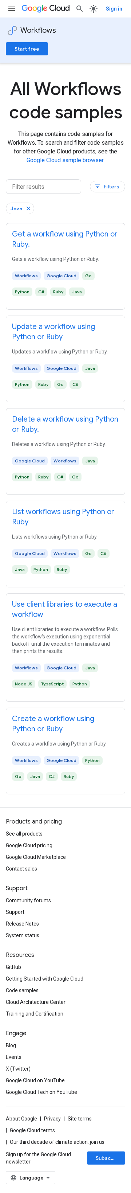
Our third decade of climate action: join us (57, 1142)
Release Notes (22, 924)
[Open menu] (11, 8)
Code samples (22, 990)
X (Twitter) (18, 1069)
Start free (27, 49)
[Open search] (79, 8)
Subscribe (108, 1158)
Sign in (114, 9)
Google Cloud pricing (29, 845)
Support (15, 912)
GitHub (13, 967)
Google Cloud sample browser (65, 160)
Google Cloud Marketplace (36, 857)
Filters (106, 186)
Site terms (80, 1119)
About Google (21, 1119)
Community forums (28, 900)
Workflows (38, 30)
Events (13, 1057)
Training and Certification (34, 1014)
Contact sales (21, 869)
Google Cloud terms (32, 1130)
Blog (11, 1045)
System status (22, 935)
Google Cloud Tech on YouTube (41, 1092)
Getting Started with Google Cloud (44, 979)
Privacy (52, 1119)
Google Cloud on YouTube (35, 1080)
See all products (24, 834)
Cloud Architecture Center (36, 1002)
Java (16, 208)
